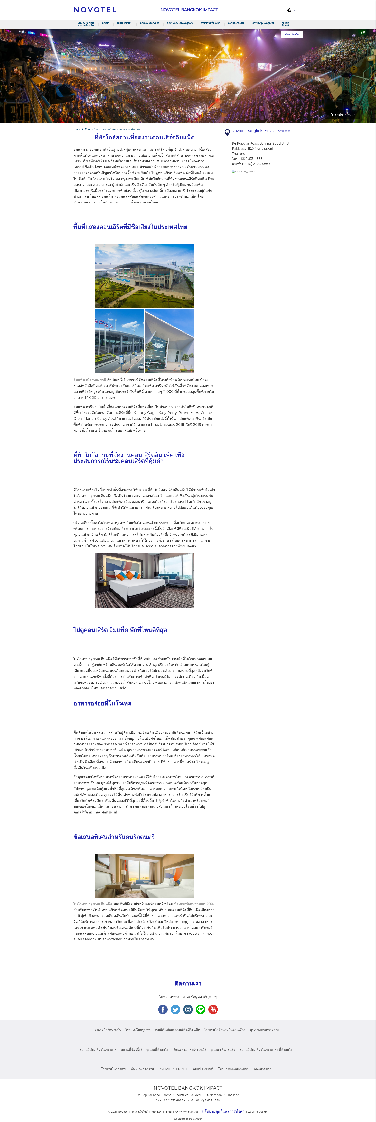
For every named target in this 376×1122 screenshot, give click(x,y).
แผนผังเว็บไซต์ (139, 1111)
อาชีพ (168, 1111)
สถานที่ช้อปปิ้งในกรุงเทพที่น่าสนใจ (144, 1049)
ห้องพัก (105, 23)
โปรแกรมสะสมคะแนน (233, 1069)
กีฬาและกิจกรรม (236, 23)
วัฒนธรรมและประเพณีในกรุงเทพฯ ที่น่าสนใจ (204, 1049)
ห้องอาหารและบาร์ (149, 23)
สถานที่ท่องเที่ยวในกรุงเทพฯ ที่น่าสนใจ (266, 1049)
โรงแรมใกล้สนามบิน (107, 1030)
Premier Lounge (173, 1069)
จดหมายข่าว (262, 1069)
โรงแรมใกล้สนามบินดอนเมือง (224, 1030)
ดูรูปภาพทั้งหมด (345, 114)
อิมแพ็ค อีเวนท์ (285, 24)
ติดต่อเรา (156, 1111)
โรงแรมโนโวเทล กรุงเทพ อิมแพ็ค (85, 24)
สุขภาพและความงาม (264, 1030)
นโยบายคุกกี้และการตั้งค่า (223, 1111)
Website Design (258, 1111)
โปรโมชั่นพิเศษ (124, 23)
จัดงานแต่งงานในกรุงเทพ (180, 23)
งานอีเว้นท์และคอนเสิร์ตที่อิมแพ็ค (177, 1030)
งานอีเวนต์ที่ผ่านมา (210, 23)
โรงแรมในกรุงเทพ (138, 1030)
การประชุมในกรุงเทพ (263, 23)
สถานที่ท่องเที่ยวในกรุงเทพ (98, 1049)
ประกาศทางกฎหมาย (186, 1111)
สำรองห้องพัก (292, 34)
